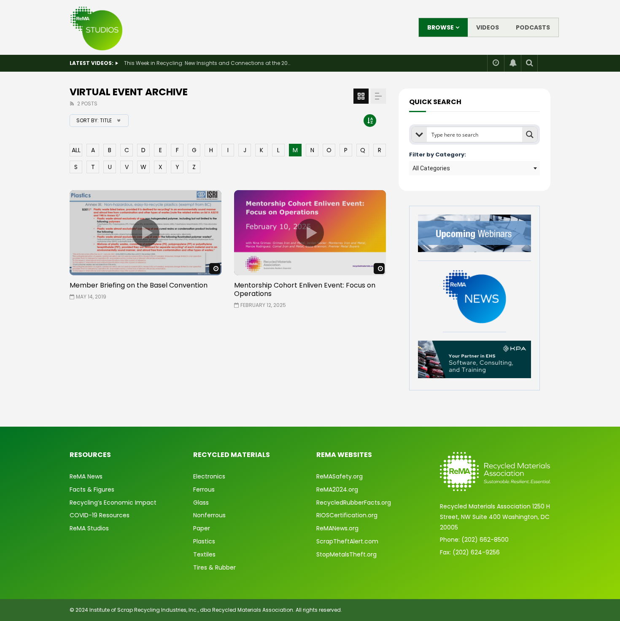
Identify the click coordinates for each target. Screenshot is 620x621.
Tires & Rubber (214, 567)
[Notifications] (512, 63)
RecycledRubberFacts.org (353, 502)
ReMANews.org (337, 528)
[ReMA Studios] (97, 27)
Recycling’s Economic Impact (113, 502)
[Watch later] (495, 63)
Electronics (209, 476)
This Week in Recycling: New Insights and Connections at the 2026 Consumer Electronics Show (208, 63)
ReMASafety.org (339, 476)
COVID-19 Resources (99, 515)
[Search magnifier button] (529, 134)
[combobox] (474, 168)
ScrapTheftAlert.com (347, 541)
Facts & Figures (92, 489)
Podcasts (533, 27)
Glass (201, 502)
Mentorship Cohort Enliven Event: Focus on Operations (304, 289)
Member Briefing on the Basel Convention (139, 285)
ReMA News (86, 476)
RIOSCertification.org (346, 515)
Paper (201, 528)
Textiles (204, 554)
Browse (440, 27)
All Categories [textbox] (431, 168)
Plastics (204, 541)
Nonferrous (209, 515)
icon (145, 233)
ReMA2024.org (337, 489)
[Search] (529, 63)
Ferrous (204, 489)
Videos (487, 27)
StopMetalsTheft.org (346, 554)
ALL (76, 150)
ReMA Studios (89, 528)
